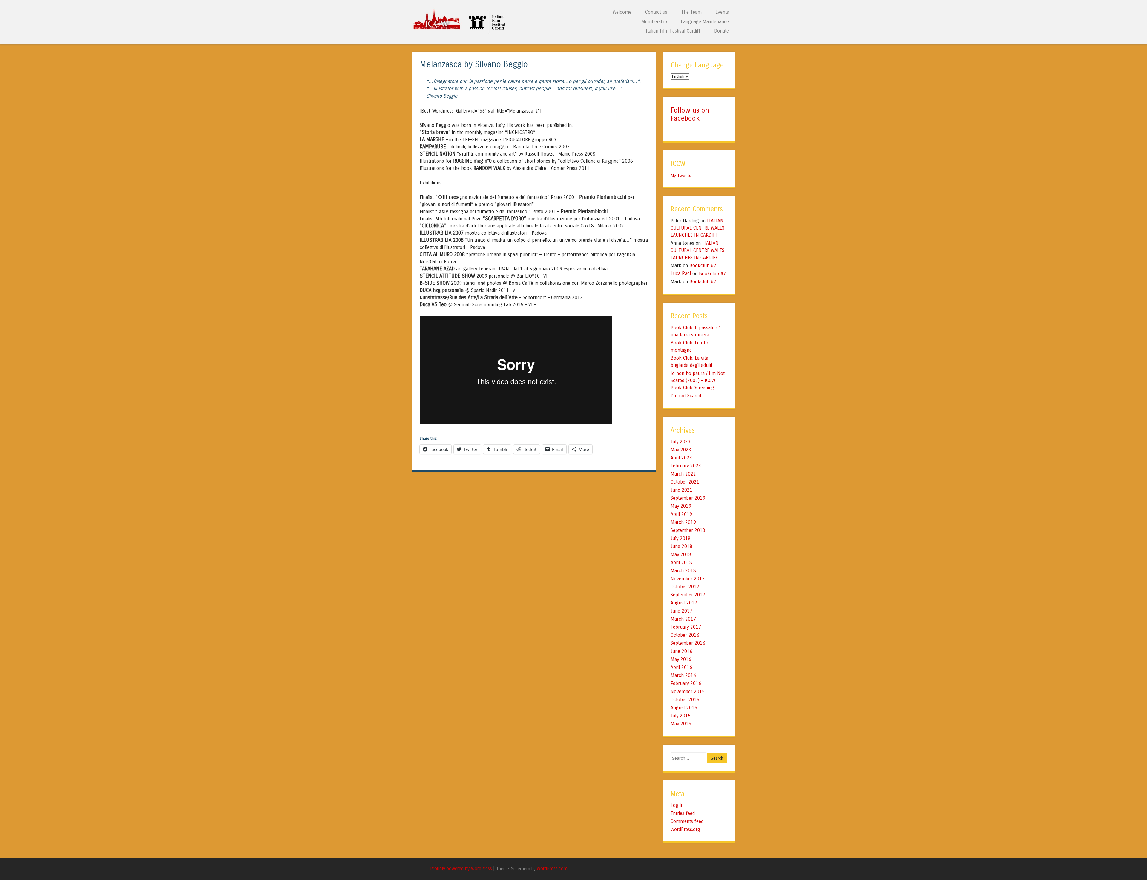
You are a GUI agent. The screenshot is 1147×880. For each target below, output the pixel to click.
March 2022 (683, 474)
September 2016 (688, 643)
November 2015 (688, 691)
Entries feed (683, 813)
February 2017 (686, 627)
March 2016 (683, 675)
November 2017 (688, 578)
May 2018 (681, 554)
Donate (721, 31)
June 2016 (681, 651)
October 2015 (685, 699)
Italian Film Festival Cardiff (673, 31)
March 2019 (683, 522)
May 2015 (681, 724)
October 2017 (685, 587)
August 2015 (684, 707)
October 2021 (685, 482)
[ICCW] (461, 32)
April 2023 (681, 458)
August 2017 (684, 603)
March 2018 (683, 570)
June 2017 (681, 611)
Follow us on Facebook (690, 114)
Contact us (656, 12)
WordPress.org (685, 829)
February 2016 (686, 683)
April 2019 (681, 514)
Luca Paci (681, 273)
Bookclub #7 (702, 265)
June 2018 (681, 546)
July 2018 (681, 538)
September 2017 (688, 595)
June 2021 (681, 490)
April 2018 (681, 562)
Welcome (622, 12)
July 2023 (681, 441)
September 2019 (688, 498)
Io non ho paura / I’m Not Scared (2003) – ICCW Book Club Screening (698, 380)
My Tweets (681, 175)
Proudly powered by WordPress (461, 868)
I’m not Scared (686, 396)
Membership (654, 21)
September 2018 (688, 530)
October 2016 (685, 635)
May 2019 (681, 506)
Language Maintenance (705, 21)
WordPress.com (552, 868)
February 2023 (686, 466)
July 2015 (681, 716)
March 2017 (683, 619)
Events (722, 12)
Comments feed (687, 821)
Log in (677, 805)
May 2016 (681, 659)
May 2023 (681, 450)
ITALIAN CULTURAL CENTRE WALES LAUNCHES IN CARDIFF (697, 228)
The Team (691, 12)
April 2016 (681, 667)
